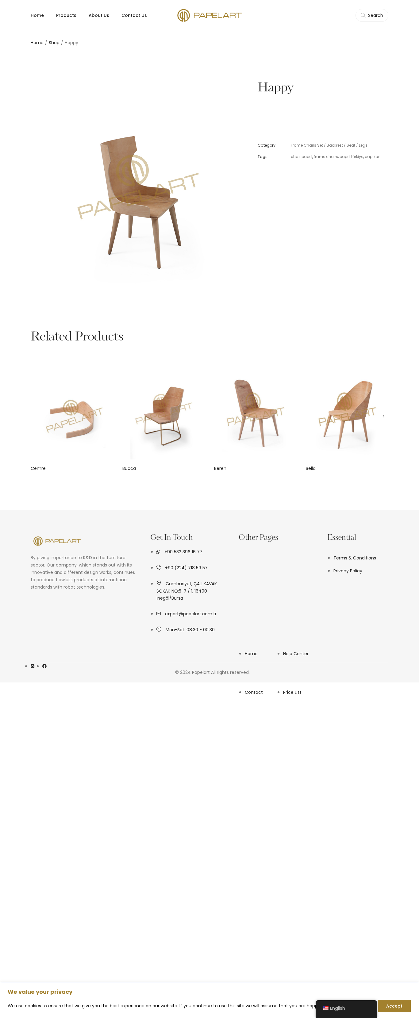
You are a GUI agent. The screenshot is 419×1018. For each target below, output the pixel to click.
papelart (373, 156)
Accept (394, 1006)
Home (37, 43)
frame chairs (326, 156)
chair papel (301, 156)
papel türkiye (351, 156)
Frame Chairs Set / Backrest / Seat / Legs (329, 145)
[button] (37, 416)
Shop (54, 43)
